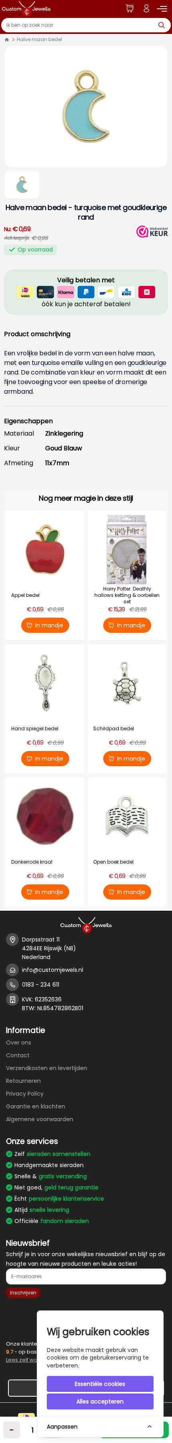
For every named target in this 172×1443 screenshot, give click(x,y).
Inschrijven (23, 1292)
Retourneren (23, 1081)
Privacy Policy (25, 1094)
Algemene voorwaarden (39, 1119)
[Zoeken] (163, 25)
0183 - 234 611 (40, 985)
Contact (18, 1055)
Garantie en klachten (35, 1106)
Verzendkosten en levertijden (46, 1068)
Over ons (18, 1043)
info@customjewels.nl (52, 970)
